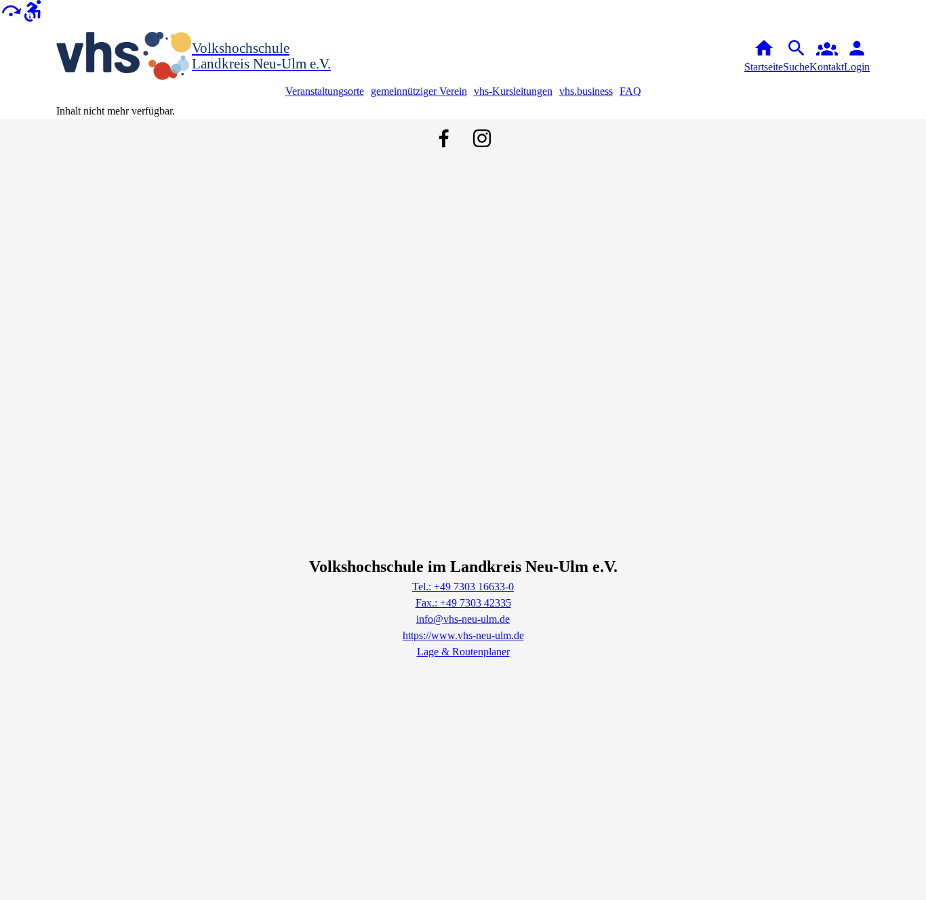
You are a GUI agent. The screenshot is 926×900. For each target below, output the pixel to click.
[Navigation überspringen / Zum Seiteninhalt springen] (11, 10)
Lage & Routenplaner (463, 651)
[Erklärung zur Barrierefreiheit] (32, 10)
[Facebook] (444, 138)
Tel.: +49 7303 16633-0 (463, 586)
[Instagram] (482, 138)
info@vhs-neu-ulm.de (463, 619)
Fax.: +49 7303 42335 (463, 603)
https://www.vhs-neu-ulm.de (463, 635)
